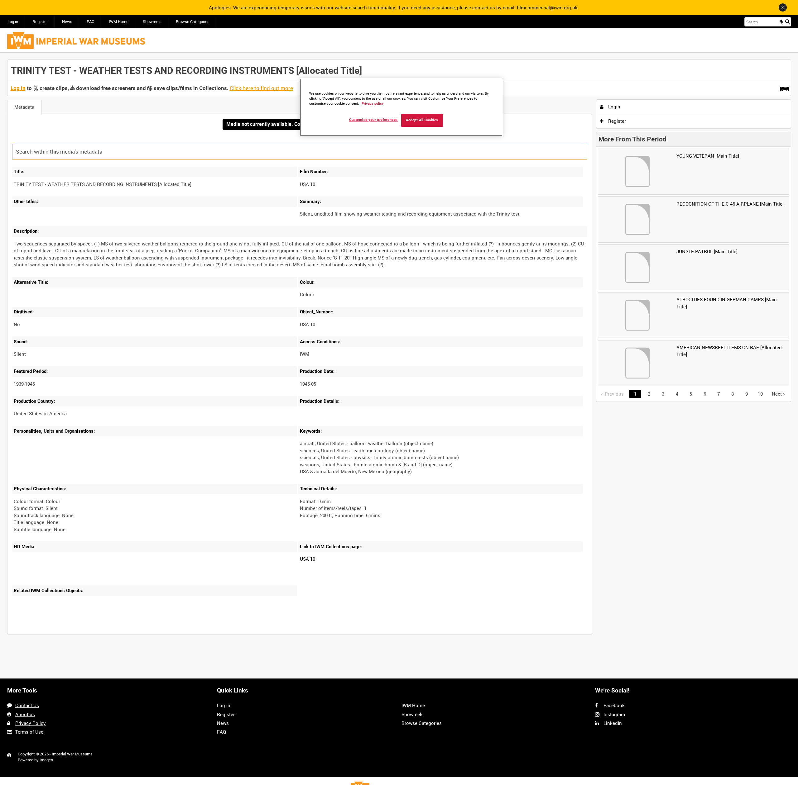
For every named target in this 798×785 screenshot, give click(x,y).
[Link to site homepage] (76, 40)
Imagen (46, 760)
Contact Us (27, 705)
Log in (12, 21)
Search (787, 21)
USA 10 (307, 559)
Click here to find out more (261, 88)
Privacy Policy (30, 723)
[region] (401, 107)
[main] (399, 350)
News (67, 21)
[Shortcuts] (784, 87)
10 (760, 394)
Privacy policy (373, 104)
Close (783, 7)
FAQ (90, 21)
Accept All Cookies (422, 120)
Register (40, 21)
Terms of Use (29, 732)
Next (779, 394)
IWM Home (118, 21)
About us (25, 714)
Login (613, 106)
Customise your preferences (373, 120)
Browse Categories (192, 21)
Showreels (152, 21)
